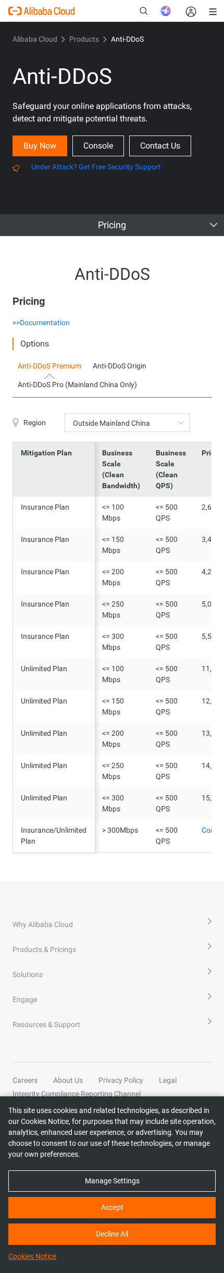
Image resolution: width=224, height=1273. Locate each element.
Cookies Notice (32, 1256)
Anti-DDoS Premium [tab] (49, 366)
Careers (25, 1080)
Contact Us (160, 146)
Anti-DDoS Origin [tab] (119, 366)
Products (84, 39)
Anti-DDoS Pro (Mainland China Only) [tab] (77, 384)
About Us (68, 1080)
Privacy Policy (120, 1080)
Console (98, 146)
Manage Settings (112, 1181)
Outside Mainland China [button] (111, 423)
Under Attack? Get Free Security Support (96, 167)
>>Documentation (41, 322)
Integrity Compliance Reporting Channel (77, 1094)
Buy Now (39, 146)
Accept (112, 1207)
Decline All (112, 1234)
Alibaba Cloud (35, 39)
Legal (168, 1080)
